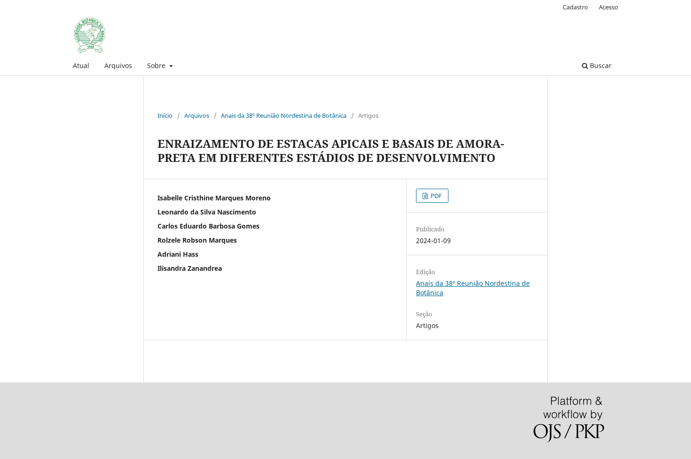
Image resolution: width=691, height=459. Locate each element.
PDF (435, 195)
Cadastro (575, 7)
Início (165, 115)
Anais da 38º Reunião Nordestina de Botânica (283, 115)
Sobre (157, 65)
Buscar (600, 65)
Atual (81, 65)
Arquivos (118, 65)
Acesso (608, 7)
